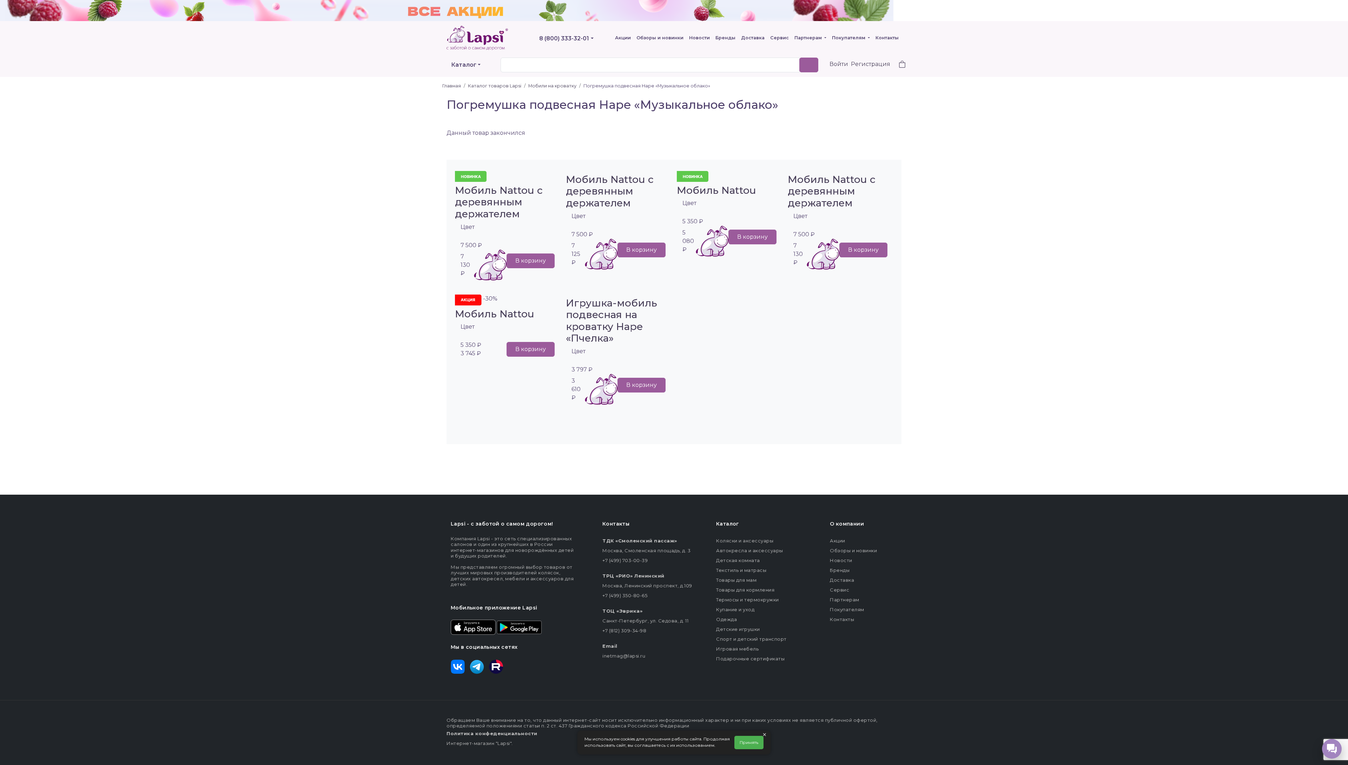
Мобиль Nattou (716, 190)
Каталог (463, 64)
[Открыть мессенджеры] (1332, 749)
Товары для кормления (745, 590)
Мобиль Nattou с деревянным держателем (499, 202)
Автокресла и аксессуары (749, 550)
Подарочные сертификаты (750, 658)
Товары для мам (736, 580)
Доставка (753, 37)
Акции (623, 37)
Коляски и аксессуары (744, 540)
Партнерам (808, 37)
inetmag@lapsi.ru (623, 656)
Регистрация (870, 64)
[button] (898, 65)
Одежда (726, 619)
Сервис (779, 37)
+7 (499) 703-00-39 (625, 560)
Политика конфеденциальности (492, 733)
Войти (839, 64)
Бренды (725, 37)
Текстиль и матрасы (741, 570)
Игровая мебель (737, 649)
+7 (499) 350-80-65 (624, 595)
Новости (699, 37)
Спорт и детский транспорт (751, 639)
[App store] (473, 626)
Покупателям (849, 37)
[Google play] (519, 626)
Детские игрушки (738, 629)
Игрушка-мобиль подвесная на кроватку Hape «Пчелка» (611, 320)
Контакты (887, 37)
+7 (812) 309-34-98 (624, 630)
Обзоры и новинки (659, 37)
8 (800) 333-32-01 (564, 38)
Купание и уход (735, 609)
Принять (749, 742)
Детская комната (738, 560)
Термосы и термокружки (747, 599)
